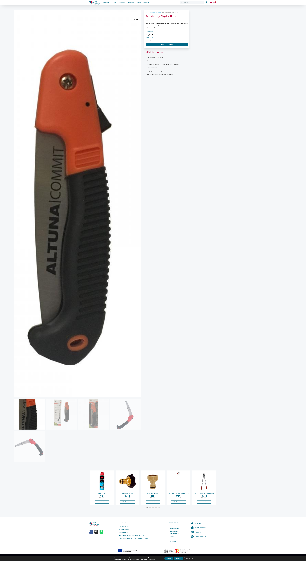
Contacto (172, 538)
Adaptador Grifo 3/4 (127, 493)
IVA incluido (102, 497)
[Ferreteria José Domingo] (94, 2)
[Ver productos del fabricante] (135, 19)
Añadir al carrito (166, 44)
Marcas (172, 536)
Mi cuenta (172, 526)
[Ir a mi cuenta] (206, 2)
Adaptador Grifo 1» (102, 493)
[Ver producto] (102, 481)
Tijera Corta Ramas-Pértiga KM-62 (153, 493)
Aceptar (169, 558)
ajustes (153, 559)
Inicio (147, 12)
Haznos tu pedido (174, 533)
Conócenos (173, 541)
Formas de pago (174, 531)
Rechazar (178, 558)
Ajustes (188, 558)
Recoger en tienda (174, 528)
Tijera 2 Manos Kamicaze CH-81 (204, 493)
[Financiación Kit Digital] (128, 550)
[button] (146, 507)
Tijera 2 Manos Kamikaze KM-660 (178, 493)
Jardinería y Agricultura (155, 12)
